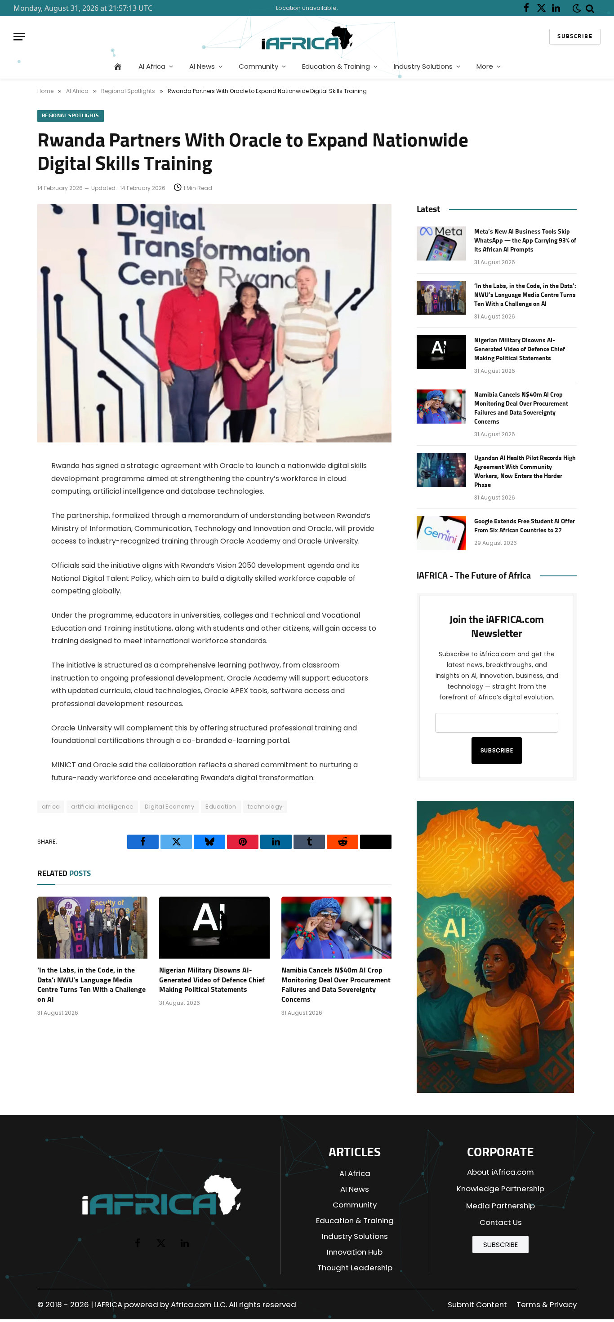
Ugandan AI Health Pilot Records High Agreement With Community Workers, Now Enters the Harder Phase (525, 471)
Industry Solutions (423, 66)
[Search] (590, 8)
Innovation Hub (355, 1252)
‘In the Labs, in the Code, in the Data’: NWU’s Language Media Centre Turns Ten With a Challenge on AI (91, 985)
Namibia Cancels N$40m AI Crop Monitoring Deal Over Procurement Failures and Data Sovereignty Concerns (336, 985)
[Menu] (19, 37)
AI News (202, 66)
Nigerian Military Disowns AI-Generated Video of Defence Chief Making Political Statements (212, 980)
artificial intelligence (102, 806)
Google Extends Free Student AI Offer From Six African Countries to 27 (524, 526)
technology (265, 806)
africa (51, 806)
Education (220, 806)
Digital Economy (169, 806)
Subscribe (574, 37)
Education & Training (336, 66)
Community (258, 66)
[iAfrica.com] (307, 36)
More (484, 66)
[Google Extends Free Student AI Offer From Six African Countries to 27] (441, 533)
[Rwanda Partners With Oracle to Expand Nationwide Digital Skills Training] (214, 440)
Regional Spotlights (70, 116)
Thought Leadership (354, 1267)
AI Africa (151, 66)
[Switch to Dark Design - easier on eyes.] (575, 8)
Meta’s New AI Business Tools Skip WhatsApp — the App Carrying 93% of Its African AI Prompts (525, 241)
